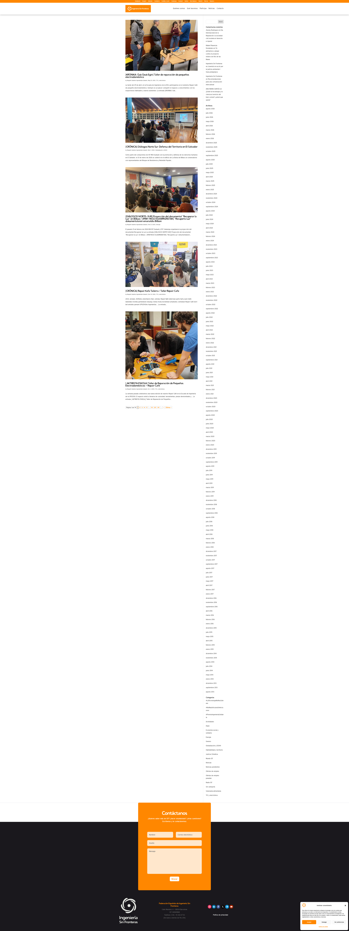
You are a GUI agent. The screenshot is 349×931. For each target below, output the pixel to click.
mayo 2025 (210, 172)
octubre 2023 (210, 253)
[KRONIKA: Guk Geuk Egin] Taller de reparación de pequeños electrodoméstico (157, 76)
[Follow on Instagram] (209, 907)
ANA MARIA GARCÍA (213, 89)
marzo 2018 (210, 539)
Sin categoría (210, 787)
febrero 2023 (210, 287)
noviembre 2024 (211, 198)
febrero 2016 (210, 619)
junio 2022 (209, 321)
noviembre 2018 (211, 504)
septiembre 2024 (212, 207)
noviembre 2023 (211, 249)
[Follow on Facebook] (218, 907)
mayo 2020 (210, 428)
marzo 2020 (210, 436)
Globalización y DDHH (161, 150)
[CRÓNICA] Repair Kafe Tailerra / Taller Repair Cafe (152, 290)
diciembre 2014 (211, 653)
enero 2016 (209, 624)
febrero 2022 (210, 338)
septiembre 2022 (212, 309)
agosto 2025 (210, 160)
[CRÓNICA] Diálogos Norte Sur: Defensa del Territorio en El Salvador (161, 146)
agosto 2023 (210, 262)
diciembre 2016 (211, 598)
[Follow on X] (222, 907)
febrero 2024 (210, 236)
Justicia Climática (212, 754)
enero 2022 (210, 343)
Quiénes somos (179, 8)
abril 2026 (209, 126)
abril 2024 (209, 228)
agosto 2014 (210, 662)
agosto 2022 (210, 313)
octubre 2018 (210, 509)
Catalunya (173, 1)
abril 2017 (209, 585)
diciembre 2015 (211, 628)
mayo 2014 (209, 675)
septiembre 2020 (212, 411)
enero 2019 (209, 496)
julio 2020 (209, 419)
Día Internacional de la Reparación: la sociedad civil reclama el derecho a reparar (214, 35)
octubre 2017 (210, 560)
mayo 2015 (209, 636)
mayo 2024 (210, 224)
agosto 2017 (210, 568)
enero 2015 (210, 649)
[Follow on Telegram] (227, 907)
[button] (345, 905)
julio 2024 (209, 215)
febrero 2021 (210, 389)
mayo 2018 (209, 530)
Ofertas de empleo (212, 771)
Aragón (144, 1)
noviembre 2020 (211, 402)
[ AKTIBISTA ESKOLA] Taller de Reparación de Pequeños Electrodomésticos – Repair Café (154, 384)
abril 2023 (209, 279)
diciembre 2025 (211, 143)
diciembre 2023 (211, 245)
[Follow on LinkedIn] (214, 907)
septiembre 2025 (212, 155)
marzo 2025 (210, 181)
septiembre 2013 (211, 687)
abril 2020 (209, 432)
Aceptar (309, 922)
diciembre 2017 (211, 551)
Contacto (220, 8)
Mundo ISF (209, 758)
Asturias (150, 1)
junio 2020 (209, 424)
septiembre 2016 (211, 607)
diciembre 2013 (211, 683)
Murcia (206, 1)
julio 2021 (209, 368)
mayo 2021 (209, 377)
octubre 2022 (210, 304)
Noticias (211, 8)
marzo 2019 (210, 487)
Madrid (200, 1)
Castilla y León (165, 1)
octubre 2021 (210, 355)
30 (158, 407)
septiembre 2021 (211, 360)
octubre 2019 (210, 458)
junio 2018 (209, 526)
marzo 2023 (210, 283)
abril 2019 (209, 483)
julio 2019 (209, 470)
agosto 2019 (210, 466)
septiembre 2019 (211, 462)
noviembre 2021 (211, 351)
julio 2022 (209, 317)
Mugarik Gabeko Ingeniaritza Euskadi (137, 80)
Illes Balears (193, 1)
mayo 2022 (210, 326)
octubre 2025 (210, 151)
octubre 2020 (210, 407)
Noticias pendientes (213, 767)
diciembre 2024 (211, 194)
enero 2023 (210, 292)
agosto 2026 (210, 109)
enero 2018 (209, 547)
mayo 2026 (210, 121)
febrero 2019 (210, 492)
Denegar (324, 922)
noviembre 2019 (211, 453)
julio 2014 (209, 666)
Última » (169, 407)
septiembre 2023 (212, 258)
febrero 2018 (210, 543)
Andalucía (137, 1)
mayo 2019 (209, 479)
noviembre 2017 (211, 556)
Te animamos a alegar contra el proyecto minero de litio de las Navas (213, 53)
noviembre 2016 (211, 602)
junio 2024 (209, 219)
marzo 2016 (210, 615)
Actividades (210, 722)
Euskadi (180, 1)
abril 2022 (209, 330)
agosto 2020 (210, 415)
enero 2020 (210, 445)
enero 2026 (210, 138)
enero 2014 (210, 679)
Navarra (212, 1)
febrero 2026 (210, 134)
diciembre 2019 (211, 449)
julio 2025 (209, 164)
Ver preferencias (339, 922)
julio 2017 (209, 573)
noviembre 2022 (211, 300)
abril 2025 (209, 177)
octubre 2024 (210, 202)
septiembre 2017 (211, 564)
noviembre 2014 (211, 658)
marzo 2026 (210, 130)
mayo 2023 (210, 275)
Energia (158, 224)
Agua (207, 726)
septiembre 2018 (211, 513)
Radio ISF (209, 782)
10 (152, 407)
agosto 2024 (210, 211)
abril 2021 (209, 381)
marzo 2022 (210, 334)
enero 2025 (210, 190)
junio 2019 (209, 475)
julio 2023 (209, 266)
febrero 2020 (210, 441)
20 (155, 407)
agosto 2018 (210, 517)
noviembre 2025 (211, 147)
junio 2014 (209, 670)
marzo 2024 (210, 232)
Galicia (186, 1)
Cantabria (157, 1)
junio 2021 (209, 372)
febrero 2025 (210, 185)
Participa (203, 8)
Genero (208, 741)
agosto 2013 (210, 692)
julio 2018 (209, 521)
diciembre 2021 (211, 347)
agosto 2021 (210, 364)
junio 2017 (209, 577)
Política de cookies (323, 926)
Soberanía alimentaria (213, 791)
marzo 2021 (210, 385)
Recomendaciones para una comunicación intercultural (214, 82)
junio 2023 (209, 270)
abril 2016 (209, 611)
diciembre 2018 (211, 500)
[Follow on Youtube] (231, 907)
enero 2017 (209, 594)
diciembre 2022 (211, 296)
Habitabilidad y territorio (214, 750)
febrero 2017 (210, 590)
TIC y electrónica (161, 80)
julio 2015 (209, 632)
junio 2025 (209, 168)
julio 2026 (209, 113)
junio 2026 (209, 117)
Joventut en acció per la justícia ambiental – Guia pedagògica (214, 69)
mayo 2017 (209, 581)
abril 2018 (209, 534)
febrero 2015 (210, 645)
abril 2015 (209, 641)
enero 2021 (209, 394)
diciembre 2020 (211, 398)
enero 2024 (210, 241)
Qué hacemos (192, 8)
